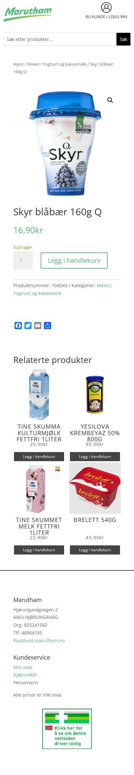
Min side (22, 667)
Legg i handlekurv (74, 260)
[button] (110, 100)
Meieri (33, 64)
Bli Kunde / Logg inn (106, 17)
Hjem (18, 64)
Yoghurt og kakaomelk (65, 64)
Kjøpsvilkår (25, 675)
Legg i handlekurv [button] (39, 456)
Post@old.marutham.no (39, 640)
